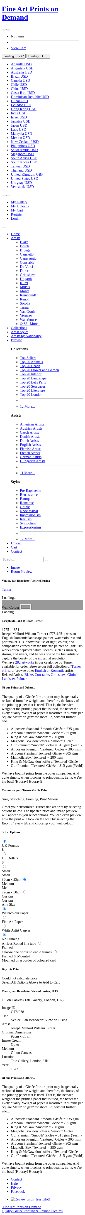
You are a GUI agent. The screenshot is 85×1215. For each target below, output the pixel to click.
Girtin (71, 674)
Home (15, 234)
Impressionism (30, 515)
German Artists (30, 457)
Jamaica (21, 121)
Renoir (25, 299)
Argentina (22, 68)
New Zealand (25, 142)
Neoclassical (29, 511)
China (19, 89)
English (40, 670)
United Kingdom (27, 174)
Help (14, 1183)
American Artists (32, 424)
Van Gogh (27, 311)
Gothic (25, 507)
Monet (24, 291)
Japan (19, 125)
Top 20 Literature (32, 390)
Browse (16, 340)
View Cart (18, 48)
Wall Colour (11, 607)
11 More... (27, 473)
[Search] (46, 560)
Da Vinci (26, 266)
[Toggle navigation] (3, 227)
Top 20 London (31, 394)
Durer (24, 271)
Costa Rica (23, 93)
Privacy (16, 1187)
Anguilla (21, 64)
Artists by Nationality (26, 336)
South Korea (24, 162)
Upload (16, 543)
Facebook (18, 1191)
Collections (19, 328)
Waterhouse (28, 320)
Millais (25, 287)
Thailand (21, 170)
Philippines (23, 146)
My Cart (17, 210)
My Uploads (20, 206)
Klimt (24, 283)
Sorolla (25, 303)
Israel (19, 117)
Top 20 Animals (31, 362)
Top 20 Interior (30, 374)
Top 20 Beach (30, 366)
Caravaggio (28, 258)
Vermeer (26, 315)
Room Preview (21, 571)
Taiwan (20, 166)
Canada (20, 80)
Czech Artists (29, 432)
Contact (16, 551)
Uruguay (21, 182)
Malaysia (21, 133)
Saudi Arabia (24, 150)
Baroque (26, 499)
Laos (18, 129)
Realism (26, 519)
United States (24, 178)
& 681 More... (30, 324)
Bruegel (25, 250)
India (19, 113)
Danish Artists (30, 436)
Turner (24, 307)
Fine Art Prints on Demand (32, 1209)
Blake (24, 242)
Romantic (27, 503)
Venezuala (22, 187)
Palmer (22, 679)
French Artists (30, 453)
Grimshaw (27, 275)
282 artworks (24, 662)
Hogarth (26, 279)
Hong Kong (23, 109)
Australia (21, 72)
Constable (27, 262)
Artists (15, 238)
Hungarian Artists (32, 461)
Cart (14, 547)
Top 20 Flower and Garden (39, 370)
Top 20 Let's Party (33, 382)
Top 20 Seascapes (33, 386)
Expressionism (30, 527)
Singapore (22, 154)
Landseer (8, 679)
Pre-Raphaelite (30, 490)
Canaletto (27, 254)
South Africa (24, 158)
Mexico (20, 138)
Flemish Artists (30, 449)
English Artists (30, 445)
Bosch (24, 246)
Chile (19, 84)
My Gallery (19, 202)
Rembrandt (28, 295)
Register (17, 214)
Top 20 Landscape (33, 378)
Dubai (19, 101)
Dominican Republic (30, 97)
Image (15, 567)
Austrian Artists (31, 428)
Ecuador (21, 105)
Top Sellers (28, 358)
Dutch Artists (29, 441)
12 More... (27, 406)
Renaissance (29, 495)
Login (15, 218)
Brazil (19, 76)
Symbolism (28, 523)
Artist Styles (19, 332)
